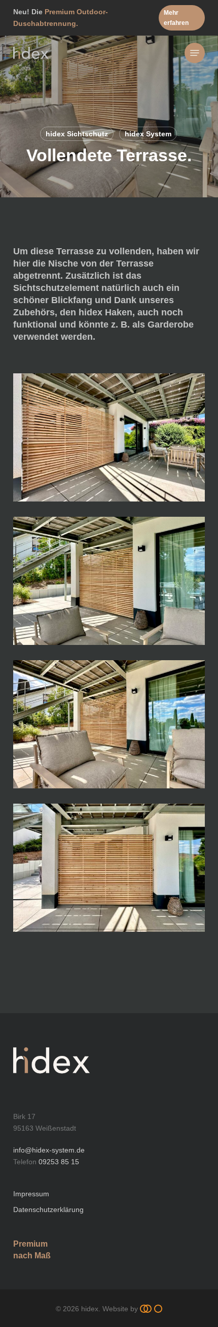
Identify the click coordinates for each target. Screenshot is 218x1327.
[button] (182, 18)
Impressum (31, 1194)
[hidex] (51, 1084)
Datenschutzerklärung (48, 1209)
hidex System (148, 134)
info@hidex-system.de (49, 1150)
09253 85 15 (59, 1162)
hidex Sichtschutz (77, 134)
